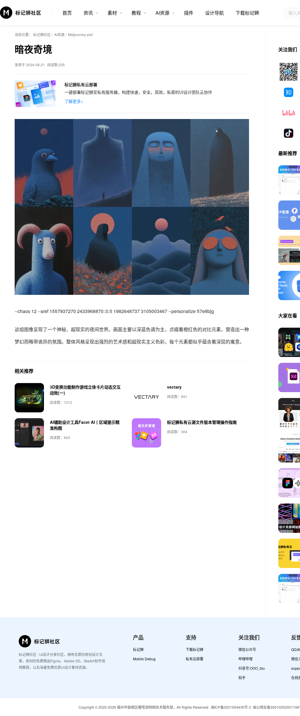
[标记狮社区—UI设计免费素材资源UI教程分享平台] (21, 12)
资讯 (88, 12)
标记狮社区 (42, 34)
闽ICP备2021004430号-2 (231, 707)
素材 (112, 12)
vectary (174, 387)
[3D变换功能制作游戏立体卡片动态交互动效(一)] (29, 397)
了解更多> (73, 101)
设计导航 (214, 12)
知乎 (242, 677)
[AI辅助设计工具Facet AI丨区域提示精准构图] (29, 433)
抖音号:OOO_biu (251, 668)
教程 (136, 12)
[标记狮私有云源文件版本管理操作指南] (146, 433)
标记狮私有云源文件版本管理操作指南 (202, 422)
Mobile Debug (144, 658)
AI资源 (162, 12)
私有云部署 (194, 658)
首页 (67, 12)
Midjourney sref (80, 34)
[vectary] (146, 397)
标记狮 (138, 649)
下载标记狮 (247, 12)
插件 (188, 12)
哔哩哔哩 (245, 658)
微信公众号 (247, 649)
